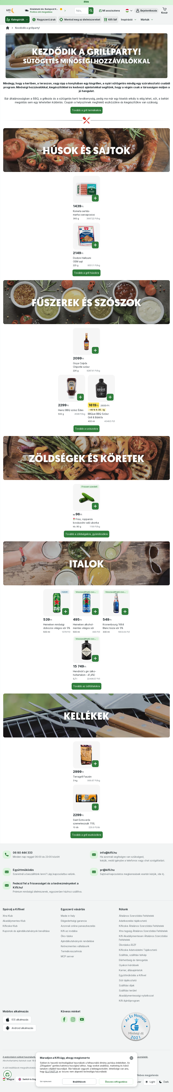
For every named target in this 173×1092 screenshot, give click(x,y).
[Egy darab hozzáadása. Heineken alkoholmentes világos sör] (95, 611)
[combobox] (81, 10)
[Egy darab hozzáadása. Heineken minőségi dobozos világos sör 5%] (65, 611)
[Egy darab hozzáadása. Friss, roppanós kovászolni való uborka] (95, 506)
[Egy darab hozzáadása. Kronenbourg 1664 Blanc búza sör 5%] (125, 611)
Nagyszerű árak (46, 19)
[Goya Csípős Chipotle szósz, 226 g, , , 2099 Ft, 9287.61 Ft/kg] (86, 341)
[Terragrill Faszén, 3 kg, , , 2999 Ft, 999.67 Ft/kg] (86, 754)
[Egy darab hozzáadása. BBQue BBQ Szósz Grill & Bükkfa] (110, 397)
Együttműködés (23, 870)
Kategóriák (17, 19)
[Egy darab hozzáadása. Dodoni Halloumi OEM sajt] (95, 245)
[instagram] (73, 1019)
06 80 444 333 (22, 852)
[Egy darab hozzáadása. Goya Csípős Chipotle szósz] (95, 350)
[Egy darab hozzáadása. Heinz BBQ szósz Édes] (80, 397)
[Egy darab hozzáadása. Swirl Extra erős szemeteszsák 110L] (95, 807)
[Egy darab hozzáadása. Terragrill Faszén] (95, 763)
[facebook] (64, 1019)
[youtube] (81, 1019)
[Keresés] (91, 10)
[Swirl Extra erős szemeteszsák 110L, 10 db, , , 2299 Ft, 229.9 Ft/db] (86, 798)
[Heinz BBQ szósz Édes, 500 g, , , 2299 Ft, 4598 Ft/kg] (71, 388)
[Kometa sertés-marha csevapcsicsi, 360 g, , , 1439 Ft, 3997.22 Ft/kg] (86, 189)
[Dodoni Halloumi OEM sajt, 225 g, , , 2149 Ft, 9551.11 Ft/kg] (86, 236)
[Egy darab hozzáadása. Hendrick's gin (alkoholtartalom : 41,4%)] (95, 658)
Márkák (145, 19)
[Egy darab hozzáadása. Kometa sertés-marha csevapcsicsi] (95, 198)
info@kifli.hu (108, 852)
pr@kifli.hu (107, 870)
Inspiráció (127, 19)
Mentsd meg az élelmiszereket (82, 19)
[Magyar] (128, 10)
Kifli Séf (112, 19)
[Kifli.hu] (8, 28)
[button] (146, 10)
